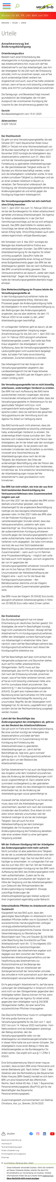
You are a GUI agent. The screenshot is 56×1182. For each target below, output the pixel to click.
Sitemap (5, 1157)
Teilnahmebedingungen (11, 1147)
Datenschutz (48, 1176)
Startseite (5, 23)
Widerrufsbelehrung (10, 1150)
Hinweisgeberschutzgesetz (13, 1154)
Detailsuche (16, 5)
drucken (11, 1133)
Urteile (23, 23)
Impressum (6, 1144)
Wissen (15, 23)
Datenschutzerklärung (11, 1140)
